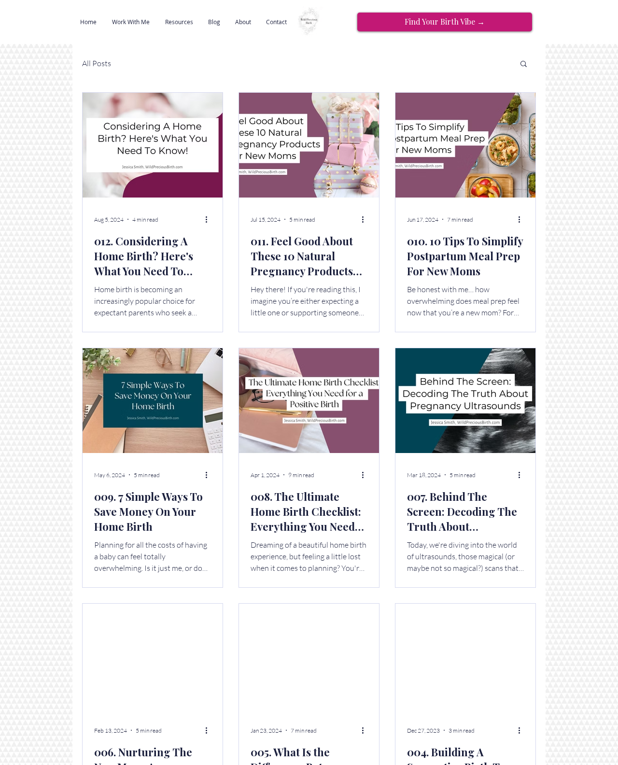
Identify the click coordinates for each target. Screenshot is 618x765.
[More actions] (209, 219)
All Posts (96, 63)
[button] (130, 22)
